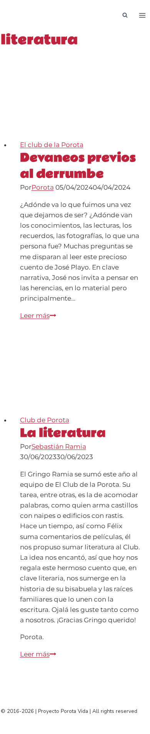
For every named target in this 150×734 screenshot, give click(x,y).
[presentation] (80, 96)
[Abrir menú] (142, 15)
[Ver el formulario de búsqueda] (125, 15)
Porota (43, 187)
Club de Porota (44, 420)
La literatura (63, 433)
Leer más (38, 315)
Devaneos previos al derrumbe (78, 166)
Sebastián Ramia (59, 446)
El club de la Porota (51, 145)
